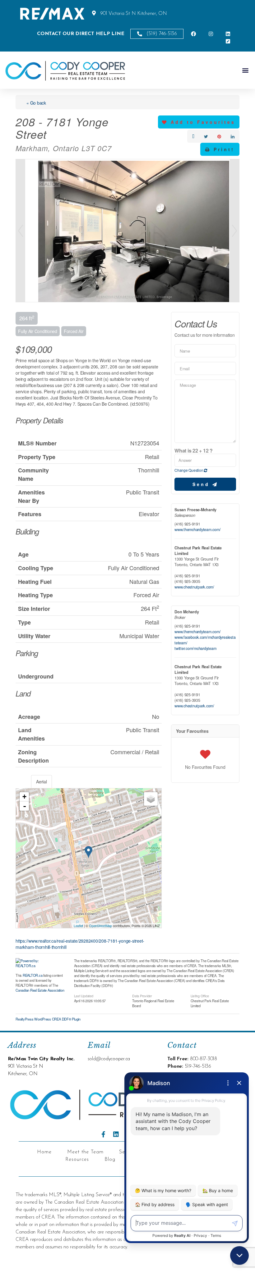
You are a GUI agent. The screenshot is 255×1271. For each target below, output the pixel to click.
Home (44, 1152)
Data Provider (142, 995)
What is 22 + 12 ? (193, 450)
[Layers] (151, 799)
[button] (245, 70)
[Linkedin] (116, 1134)
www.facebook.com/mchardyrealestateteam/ (204, 640)
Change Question (189, 470)
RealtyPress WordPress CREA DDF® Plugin (48, 1018)
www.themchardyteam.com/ (197, 529)
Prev (20, 230)
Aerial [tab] (41, 781)
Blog (109, 1159)
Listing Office (200, 995)
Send (202, 484)
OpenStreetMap (100, 925)
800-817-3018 (203, 1059)
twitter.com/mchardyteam (195, 648)
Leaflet (78, 925)
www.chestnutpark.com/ (194, 587)
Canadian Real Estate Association (40, 990)
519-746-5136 (198, 1066)
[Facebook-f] (103, 1134)
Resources (77, 1159)
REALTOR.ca (33, 975)
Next (234, 230)
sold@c (95, 1059)
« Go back (36, 103)
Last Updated (83, 995)
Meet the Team (85, 1152)
